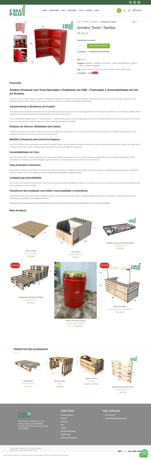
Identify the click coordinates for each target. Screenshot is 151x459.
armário (83, 69)
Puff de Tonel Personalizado (75, 321)
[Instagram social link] (134, 2)
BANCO (69, 323)
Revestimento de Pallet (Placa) (123, 387)
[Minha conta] (119, 10)
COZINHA (96, 63)
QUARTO (134, 63)
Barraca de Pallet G (120, 306)
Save (96, 73)
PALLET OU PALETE (30, 253)
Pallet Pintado (28, 381)
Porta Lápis (75, 252)
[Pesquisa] (124, 10)
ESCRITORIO (106, 63)
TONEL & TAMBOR (85, 66)
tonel (129, 69)
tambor (123, 69)
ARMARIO (95, 22)
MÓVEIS (86, 22)
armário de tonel (92, 69)
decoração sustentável (107, 69)
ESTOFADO (117, 246)
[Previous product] (132, 22)
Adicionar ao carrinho (98, 46)
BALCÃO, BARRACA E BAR (116, 309)
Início (79, 22)
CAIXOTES (91, 381)
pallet (118, 69)
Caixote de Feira (91, 378)
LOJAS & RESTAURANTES (121, 63)
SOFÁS (124, 246)
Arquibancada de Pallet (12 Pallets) (31, 297)
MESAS (59, 384)
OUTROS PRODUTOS (76, 254)
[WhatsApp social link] (138, 2)
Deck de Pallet (31, 251)
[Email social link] (90, 73)
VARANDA (96, 66)
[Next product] (136, 22)
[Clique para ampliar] (32, 62)
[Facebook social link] (130, 2)
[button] (144, 452)
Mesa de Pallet (60, 381)
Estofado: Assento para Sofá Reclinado (120, 243)
